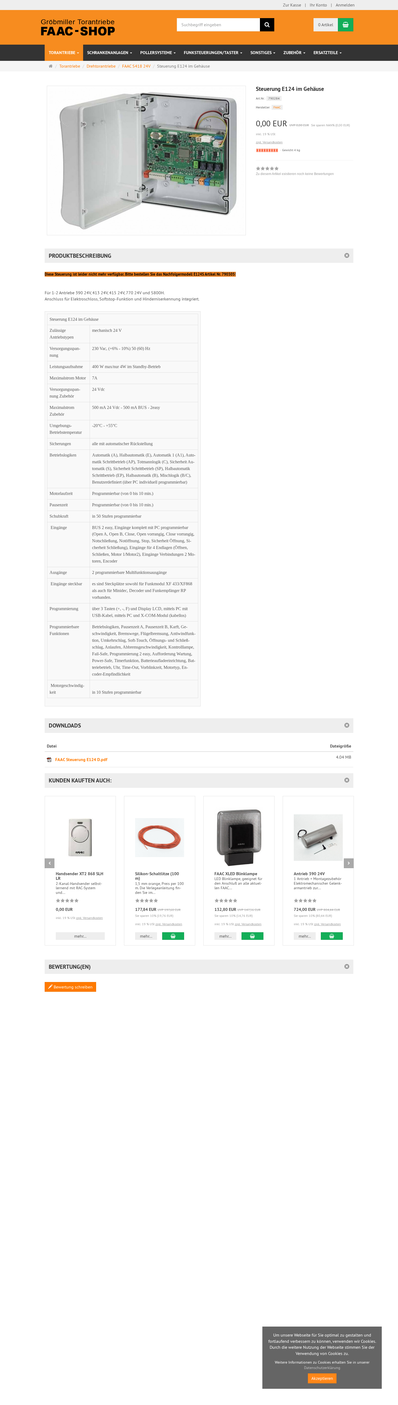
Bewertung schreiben (73, 987)
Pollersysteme (156, 52)
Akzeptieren (322, 1378)
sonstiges (261, 52)
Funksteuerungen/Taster (212, 52)
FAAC (277, 107)
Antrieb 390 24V (309, 874)
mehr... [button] (80, 936)
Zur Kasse (292, 5)
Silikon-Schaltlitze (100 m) (157, 876)
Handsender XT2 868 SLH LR (79, 876)
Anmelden (345, 5)
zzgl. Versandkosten (269, 142)
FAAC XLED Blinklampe (235, 874)
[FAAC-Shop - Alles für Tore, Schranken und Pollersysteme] (78, 26)
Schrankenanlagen (108, 52)
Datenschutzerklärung (322, 1367)
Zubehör (293, 52)
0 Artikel (325, 24)
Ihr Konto (318, 5)
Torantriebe (62, 52)
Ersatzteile (326, 52)
